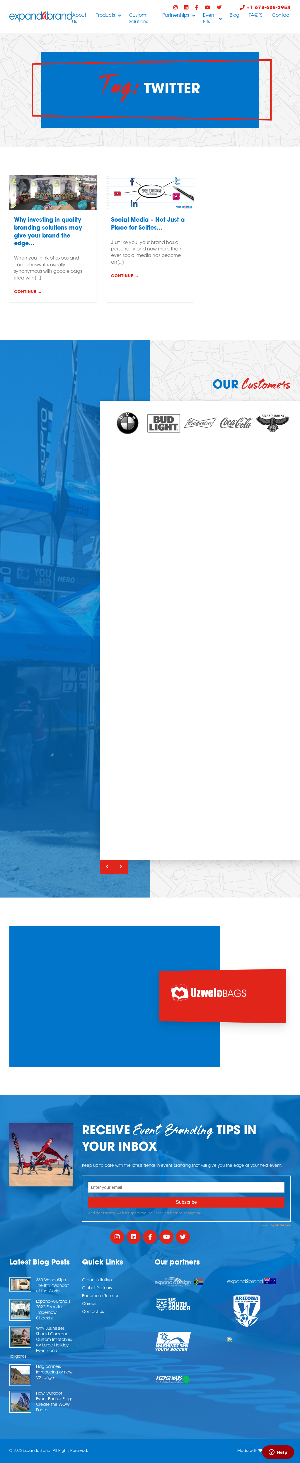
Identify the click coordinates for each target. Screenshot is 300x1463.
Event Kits (209, 18)
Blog (234, 15)
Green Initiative (97, 1280)
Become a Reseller (100, 1296)
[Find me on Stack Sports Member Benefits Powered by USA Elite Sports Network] (259, 1339)
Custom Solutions (138, 18)
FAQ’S (255, 15)
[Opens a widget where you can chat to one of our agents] (278, 1452)
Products (105, 15)
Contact (281, 15)
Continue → (28, 292)
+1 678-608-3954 (268, 8)
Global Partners (97, 1288)
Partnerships (175, 15)
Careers (89, 1304)
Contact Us (93, 1312)
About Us (79, 18)
